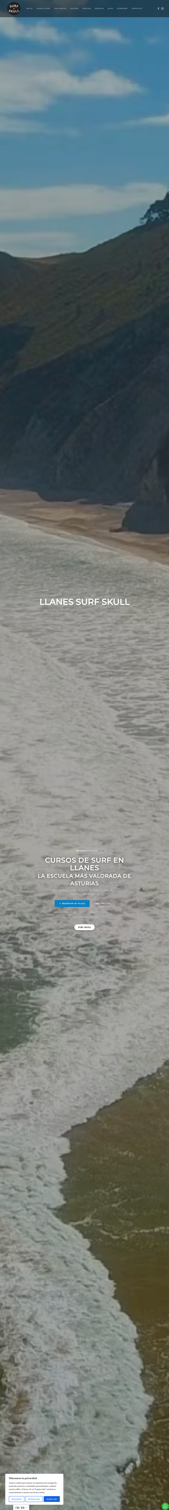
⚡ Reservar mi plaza (72, 903)
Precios (87, 8)
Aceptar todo (51, 1499)
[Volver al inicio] (13, 8)
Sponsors (122, 8)
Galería (74, 8)
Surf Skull (84, 927)
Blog (110, 8)
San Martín (60, 8)
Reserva (99, 8)
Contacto (137, 8)
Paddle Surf (43, 8)
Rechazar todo (34, 1499)
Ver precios (102, 903)
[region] (34, 1489)
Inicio (29, 8)
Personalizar (17, 1499)
